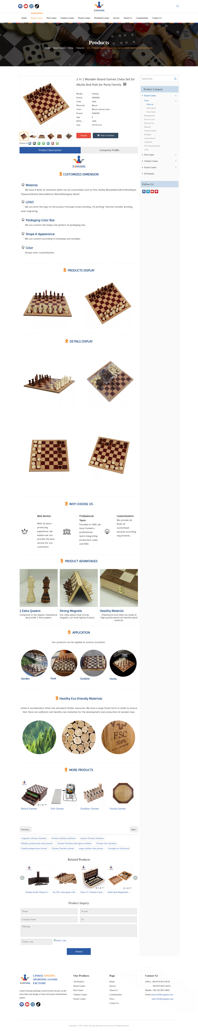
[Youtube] (26, 6)
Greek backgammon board (34, 848)
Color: (79, 109)
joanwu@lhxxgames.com (162, 994)
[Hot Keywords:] (178, 6)
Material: (80, 105)
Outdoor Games (89, 808)
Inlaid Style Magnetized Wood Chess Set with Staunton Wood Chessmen (120, 892)
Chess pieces (151, 108)
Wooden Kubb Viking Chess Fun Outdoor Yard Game (38, 892)
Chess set (149, 104)
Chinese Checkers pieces (63, 848)
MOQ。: (80, 121)
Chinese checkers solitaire (63, 838)
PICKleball (149, 174)
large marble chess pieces (91, 848)
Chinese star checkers (106, 843)
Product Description (50, 150)
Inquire (83, 135)
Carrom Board (149, 138)
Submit (78, 951)
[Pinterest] (156, 191)
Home (112, 981)
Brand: (79, 97)
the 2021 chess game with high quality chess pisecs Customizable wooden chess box (65, 892)
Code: (78, 101)
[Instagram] (31, 6)
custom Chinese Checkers (92, 838)
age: (78, 117)
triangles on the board (118, 848)
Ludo (146, 150)
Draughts (147, 135)
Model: (79, 93)
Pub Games (57, 808)
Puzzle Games (118, 808)
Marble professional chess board (36, 843)
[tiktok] (37, 6)
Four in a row (149, 119)
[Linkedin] (148, 191)
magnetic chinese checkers (33, 838)
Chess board (151, 112)
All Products (78, 981)
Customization (115, 994)
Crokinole (148, 142)
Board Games (29, 808)
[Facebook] (20, 6)
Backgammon (149, 116)
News (111, 999)
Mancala (147, 127)
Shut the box (149, 123)
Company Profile (109, 150)
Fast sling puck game (152, 146)
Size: (78, 125)
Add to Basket (107, 135)
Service (112, 986)
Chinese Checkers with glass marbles (74, 843)
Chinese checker (150, 131)
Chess (146, 101)
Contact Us (114, 1003)
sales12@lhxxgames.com (162, 999)
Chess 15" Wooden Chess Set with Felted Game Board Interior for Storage (92, 892)
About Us (113, 990)
